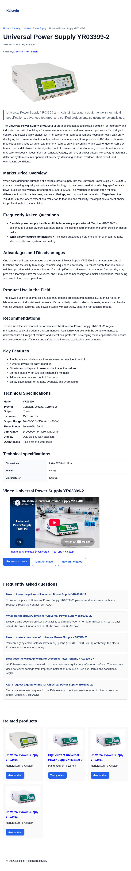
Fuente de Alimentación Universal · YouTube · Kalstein (42, 551)
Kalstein (12, 10)
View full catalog (71, 561)
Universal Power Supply (26, 51)
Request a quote (16, 561)
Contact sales (44, 561)
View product (15, 775)
